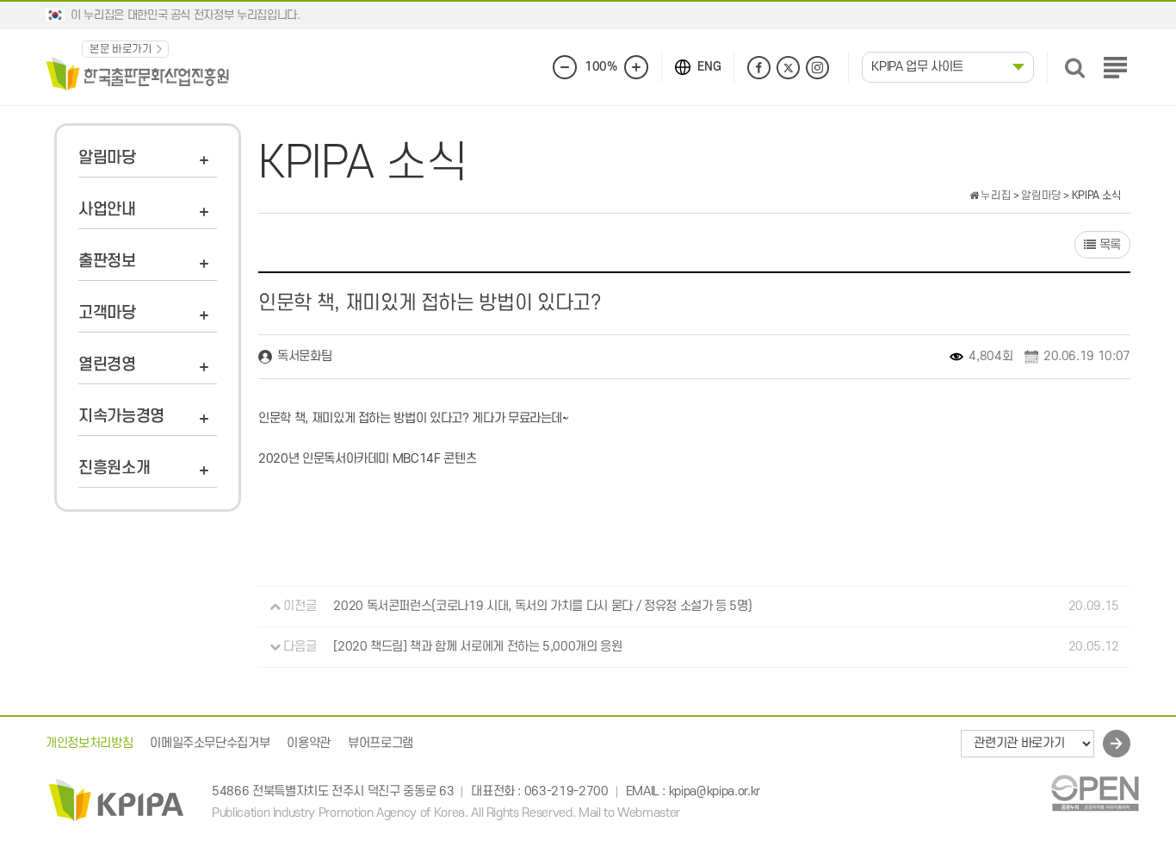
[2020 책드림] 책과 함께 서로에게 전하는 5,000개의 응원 (477, 646)
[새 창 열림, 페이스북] (759, 67)
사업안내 (107, 210)
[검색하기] (1075, 68)
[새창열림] (1094, 792)
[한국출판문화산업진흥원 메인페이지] (138, 72)
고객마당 (107, 313)
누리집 (995, 196)
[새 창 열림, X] (788, 67)
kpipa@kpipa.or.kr (714, 792)
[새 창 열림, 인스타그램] (817, 67)
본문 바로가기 (121, 49)
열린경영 (107, 365)
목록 (1108, 245)
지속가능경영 (121, 417)
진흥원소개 (114, 468)
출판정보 (107, 261)
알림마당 (107, 158)
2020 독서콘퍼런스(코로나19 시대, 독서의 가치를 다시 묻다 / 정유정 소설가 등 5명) (542, 606)
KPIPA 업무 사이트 (917, 66)
